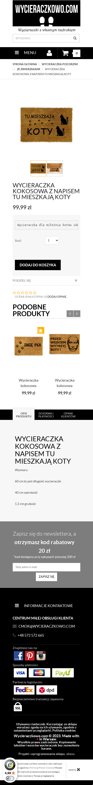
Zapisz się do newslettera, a (44, 544)
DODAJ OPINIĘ (56, 296)
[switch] (10, 778)
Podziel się (22, 280)
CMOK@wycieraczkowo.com (47, 626)
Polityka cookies (64, 730)
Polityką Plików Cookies (42, 768)
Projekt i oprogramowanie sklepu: (47, 754)
